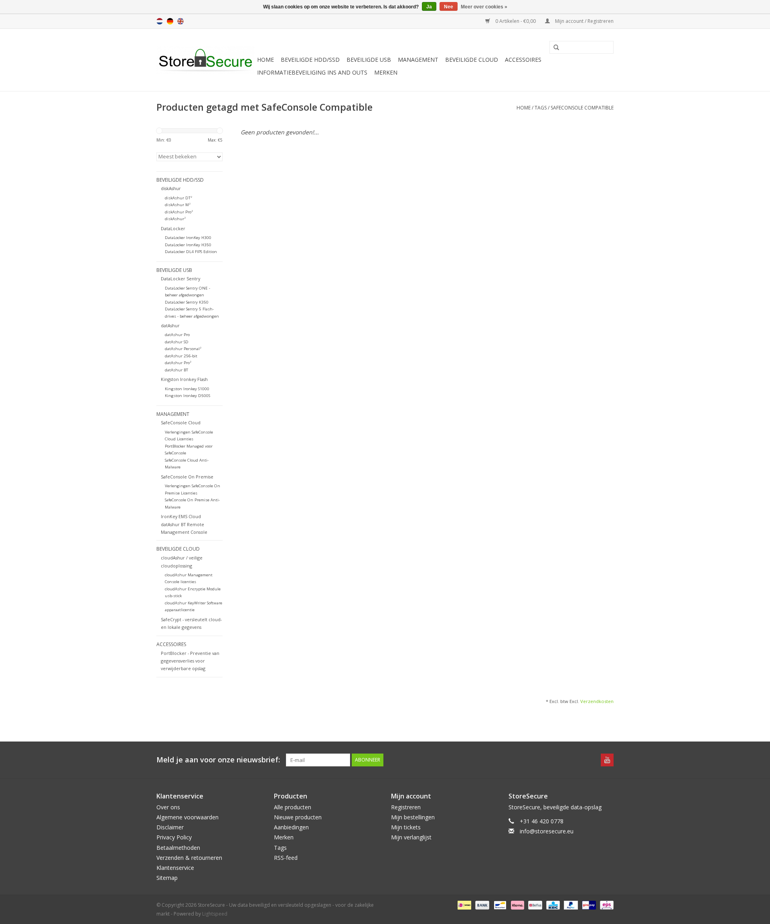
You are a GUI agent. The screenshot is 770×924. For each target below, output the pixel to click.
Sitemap (167, 877)
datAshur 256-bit (181, 356)
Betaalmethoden (178, 847)
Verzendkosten (597, 701)
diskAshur (171, 188)
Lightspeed (214, 913)
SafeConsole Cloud (181, 422)
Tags (541, 107)
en (180, 21)
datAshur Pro (177, 334)
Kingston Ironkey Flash (184, 379)
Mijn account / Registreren (584, 21)
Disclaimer (170, 827)
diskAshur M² (177, 204)
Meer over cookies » (484, 7)
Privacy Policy (174, 837)
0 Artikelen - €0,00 (515, 21)
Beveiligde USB (368, 59)
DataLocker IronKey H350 (188, 244)
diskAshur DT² (178, 198)
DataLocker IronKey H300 (188, 237)
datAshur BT (176, 370)
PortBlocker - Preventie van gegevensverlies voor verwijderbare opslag (190, 661)
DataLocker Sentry (180, 279)
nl (159, 21)
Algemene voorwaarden (187, 817)
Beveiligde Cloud (471, 59)
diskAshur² (175, 218)
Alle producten (292, 807)
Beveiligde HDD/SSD (310, 59)
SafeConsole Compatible (582, 107)
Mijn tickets (406, 827)
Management (418, 59)
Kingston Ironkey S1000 (187, 388)
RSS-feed (286, 857)
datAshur (170, 325)
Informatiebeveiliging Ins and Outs (312, 72)
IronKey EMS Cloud (181, 516)
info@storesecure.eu (546, 831)
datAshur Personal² (183, 348)
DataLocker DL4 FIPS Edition (191, 251)
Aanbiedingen (291, 827)
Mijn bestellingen (413, 817)
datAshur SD (176, 341)
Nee (448, 7)
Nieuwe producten (298, 817)
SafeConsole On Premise (187, 477)
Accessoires (523, 59)
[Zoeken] (553, 48)
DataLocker (173, 228)
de (170, 21)
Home (265, 59)
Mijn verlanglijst (411, 837)
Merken (385, 72)
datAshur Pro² (178, 362)
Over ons (168, 807)
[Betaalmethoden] (463, 905)
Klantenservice (175, 867)
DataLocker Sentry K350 (187, 302)
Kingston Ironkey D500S (187, 395)
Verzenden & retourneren (189, 857)
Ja (429, 7)
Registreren (406, 807)
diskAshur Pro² (179, 212)
